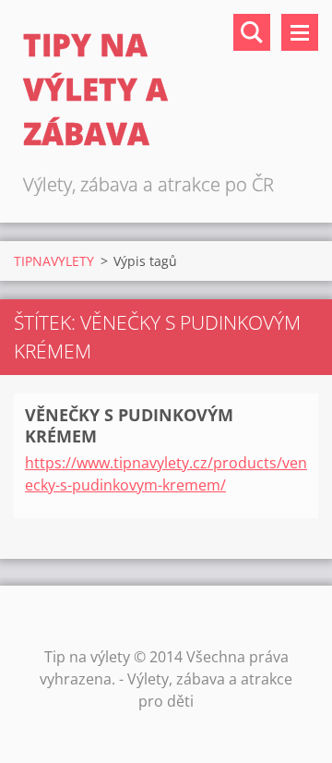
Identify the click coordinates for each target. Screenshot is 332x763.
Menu (299, 32)
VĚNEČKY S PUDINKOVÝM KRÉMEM (129, 425)
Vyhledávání (251, 32)
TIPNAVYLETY (54, 261)
